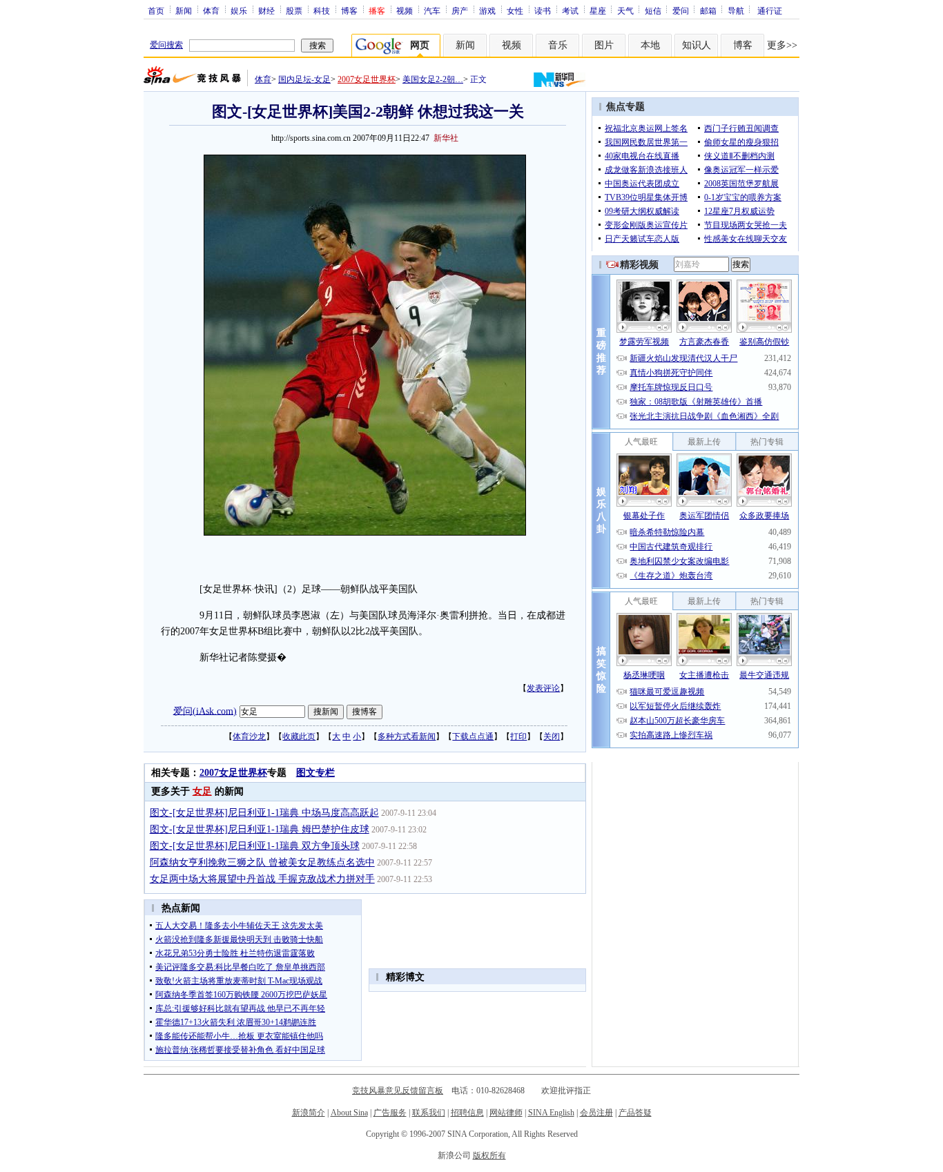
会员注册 (596, 1112)
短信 (653, 10)
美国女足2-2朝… (432, 79)
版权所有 (489, 1155)
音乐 (557, 45)
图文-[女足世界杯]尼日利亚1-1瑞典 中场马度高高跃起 (264, 813)
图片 (604, 45)
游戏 (487, 10)
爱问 (680, 10)
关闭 (551, 736)
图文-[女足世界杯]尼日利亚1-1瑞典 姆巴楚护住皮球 (259, 829)
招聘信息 (467, 1112)
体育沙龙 (249, 736)
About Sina (349, 1112)
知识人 (696, 45)
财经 (266, 10)
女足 (202, 791)
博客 (349, 10)
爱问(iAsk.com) (205, 710)
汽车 (432, 10)
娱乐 (239, 10)
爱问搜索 (166, 45)
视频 (404, 10)
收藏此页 (298, 736)
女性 (515, 10)
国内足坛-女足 (304, 79)
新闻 (183, 10)
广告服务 (390, 1112)
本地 (650, 45)
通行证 (769, 10)
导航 (736, 10)
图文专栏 (315, 773)
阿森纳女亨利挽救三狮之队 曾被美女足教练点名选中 (262, 862)
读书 (542, 10)
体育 (211, 10)
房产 (459, 10)
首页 (156, 10)
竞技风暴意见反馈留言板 (397, 1090)
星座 (598, 10)
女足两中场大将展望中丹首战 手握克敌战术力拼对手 (262, 879)
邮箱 (708, 10)
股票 (294, 10)
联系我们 (428, 1112)
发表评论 (543, 688)
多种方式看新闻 (407, 736)
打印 (518, 736)
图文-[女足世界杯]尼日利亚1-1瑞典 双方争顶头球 (255, 846)
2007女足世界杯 (367, 79)
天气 (625, 10)
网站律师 (506, 1112)
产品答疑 (635, 1112)
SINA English (551, 1112)
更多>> (782, 45)
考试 (570, 10)
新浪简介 (308, 1112)
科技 (321, 10)
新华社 (446, 138)
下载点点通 (473, 736)
